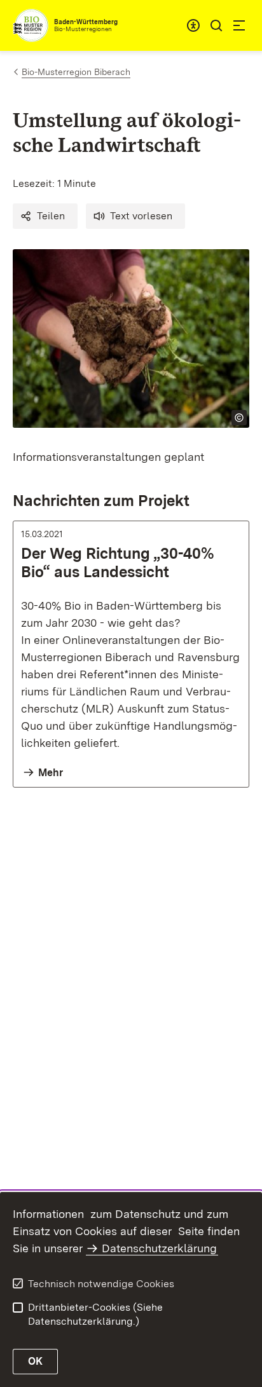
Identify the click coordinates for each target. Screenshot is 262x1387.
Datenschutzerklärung (159, 1248)
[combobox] (193, 25)
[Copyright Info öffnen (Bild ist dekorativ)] (239, 417)
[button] (45, 216)
